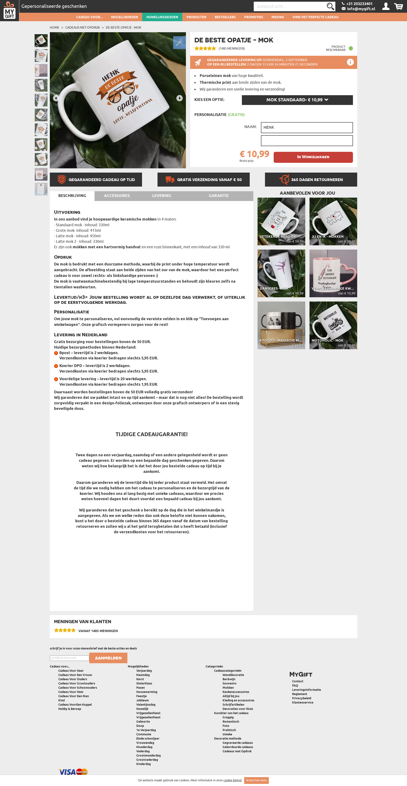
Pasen (140, 688)
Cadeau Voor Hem (70, 692)
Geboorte (143, 722)
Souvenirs (230, 684)
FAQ (295, 686)
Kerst (140, 679)
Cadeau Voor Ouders (72, 679)
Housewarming (146, 692)
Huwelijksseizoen (162, 17)
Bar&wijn (229, 679)
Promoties (253, 17)
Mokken (228, 688)
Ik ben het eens (256, 780)
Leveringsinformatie (306, 690)
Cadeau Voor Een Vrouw (75, 675)
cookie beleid (232, 780)
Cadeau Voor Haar (71, 671)
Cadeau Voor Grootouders (76, 684)
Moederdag (144, 747)
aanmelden (108, 658)
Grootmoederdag (148, 756)
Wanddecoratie (233, 675)
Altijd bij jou (231, 696)
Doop (140, 726)
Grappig (228, 718)
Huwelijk (142, 709)
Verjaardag (144, 671)
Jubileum (142, 701)
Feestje (141, 696)
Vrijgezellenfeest (148, 713)
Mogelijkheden (124, 17)
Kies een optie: (209, 99)
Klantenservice (302, 703)
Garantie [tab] (219, 195)
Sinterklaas (144, 684)
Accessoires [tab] (117, 195)
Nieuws (278, 17)
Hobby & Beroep (69, 709)
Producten (196, 17)
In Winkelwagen (313, 156)
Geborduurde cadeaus (238, 747)
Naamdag (143, 675)
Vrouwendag (145, 743)
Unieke (227, 735)
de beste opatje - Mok (123, 27)
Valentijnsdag (145, 705)
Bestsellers (225, 17)
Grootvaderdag (147, 760)
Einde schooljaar (147, 739)
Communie (143, 735)
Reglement (299, 694)
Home (54, 27)
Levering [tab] (161, 195)
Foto (226, 726)
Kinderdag (143, 764)
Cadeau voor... (89, 17)
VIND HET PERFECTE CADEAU (316, 17)
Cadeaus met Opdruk (82, 27)
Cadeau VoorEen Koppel (75, 705)
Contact (297, 682)
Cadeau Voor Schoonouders (77, 688)
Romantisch (231, 722)
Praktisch (229, 730)
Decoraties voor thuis (238, 709)
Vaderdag (143, 752)
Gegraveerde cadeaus (238, 743)
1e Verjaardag (146, 730)
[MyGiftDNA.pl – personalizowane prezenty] (9, 10)
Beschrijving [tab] (72, 195)
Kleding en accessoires (238, 701)
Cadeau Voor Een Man (73, 696)
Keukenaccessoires (236, 692)
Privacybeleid (301, 699)
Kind (61, 701)
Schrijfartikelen (233, 705)
